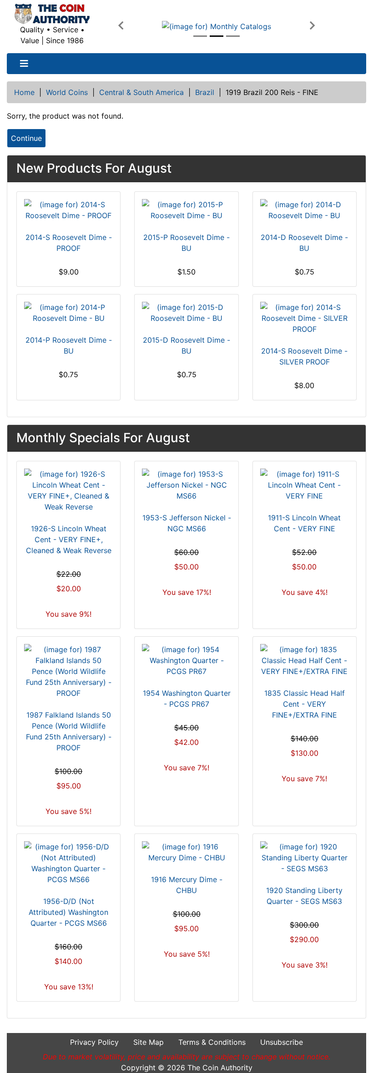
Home (24, 92)
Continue (26, 138)
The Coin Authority (219, 1067)
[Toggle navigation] (24, 63)
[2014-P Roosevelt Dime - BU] (68, 313)
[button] (120, 26)
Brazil (204, 92)
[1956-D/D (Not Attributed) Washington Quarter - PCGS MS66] (68, 863)
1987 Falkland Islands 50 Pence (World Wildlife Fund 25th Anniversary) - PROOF (68, 731)
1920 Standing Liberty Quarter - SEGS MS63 (304, 896)
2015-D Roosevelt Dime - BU (186, 345)
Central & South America (141, 92)
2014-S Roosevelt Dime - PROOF (68, 243)
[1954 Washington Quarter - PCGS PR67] (186, 660)
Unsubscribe (281, 1042)
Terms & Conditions (212, 1042)
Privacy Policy (94, 1042)
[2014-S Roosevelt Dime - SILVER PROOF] (304, 318)
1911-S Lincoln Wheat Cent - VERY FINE (304, 523)
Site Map (148, 1042)
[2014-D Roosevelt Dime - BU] (304, 210)
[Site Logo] (52, 14)
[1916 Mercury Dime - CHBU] (186, 852)
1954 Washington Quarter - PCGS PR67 (187, 699)
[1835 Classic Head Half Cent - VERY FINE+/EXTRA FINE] (304, 660)
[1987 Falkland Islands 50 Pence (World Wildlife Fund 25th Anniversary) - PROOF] (68, 671)
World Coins (67, 92)
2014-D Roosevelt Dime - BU (304, 243)
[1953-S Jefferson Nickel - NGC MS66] (186, 485)
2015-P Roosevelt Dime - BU (186, 243)
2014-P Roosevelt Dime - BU (68, 345)
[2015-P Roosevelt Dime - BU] (186, 210)
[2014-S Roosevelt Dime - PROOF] (68, 210)
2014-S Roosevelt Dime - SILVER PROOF (304, 356)
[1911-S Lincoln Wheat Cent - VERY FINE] (304, 485)
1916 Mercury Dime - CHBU (186, 885)
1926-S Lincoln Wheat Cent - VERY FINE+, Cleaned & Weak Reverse (68, 539)
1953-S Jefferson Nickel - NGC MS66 (186, 523)
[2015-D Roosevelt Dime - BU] (186, 313)
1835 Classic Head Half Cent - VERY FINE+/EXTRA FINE (304, 704)
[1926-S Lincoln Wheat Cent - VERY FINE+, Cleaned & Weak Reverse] (68, 490)
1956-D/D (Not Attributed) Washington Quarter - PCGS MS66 (68, 912)
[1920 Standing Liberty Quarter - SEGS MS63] (304, 857)
